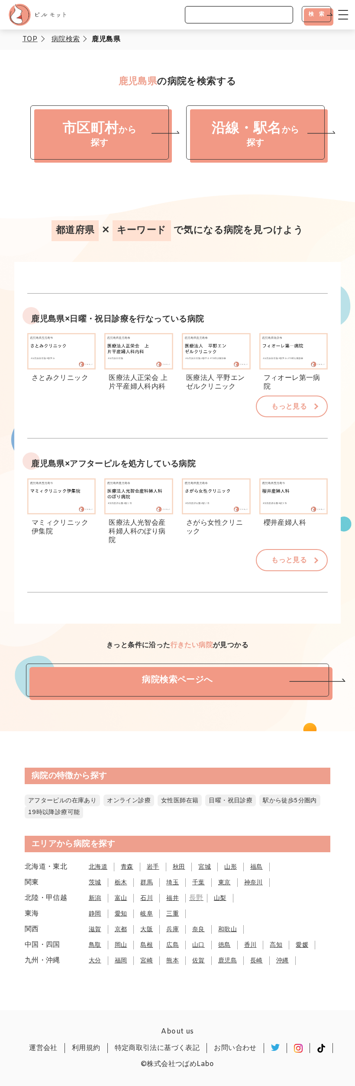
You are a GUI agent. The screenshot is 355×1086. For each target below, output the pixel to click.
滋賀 (95, 930)
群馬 (146, 883)
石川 (146, 898)
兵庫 (172, 930)
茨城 (95, 883)
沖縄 (282, 961)
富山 (121, 898)
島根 (146, 945)
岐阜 (146, 914)
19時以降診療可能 (54, 812)
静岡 (95, 914)
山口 (198, 945)
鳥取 (95, 945)
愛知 (121, 914)
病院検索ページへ (177, 680)
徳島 (224, 945)
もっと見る (289, 406)
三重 (172, 914)
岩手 (153, 867)
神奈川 (253, 883)
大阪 (146, 930)
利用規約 (86, 1048)
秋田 (179, 867)
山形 (230, 867)
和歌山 (227, 930)
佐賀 (198, 961)
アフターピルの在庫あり (62, 801)
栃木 (121, 883)
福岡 (121, 961)
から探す (99, 134)
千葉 (198, 883)
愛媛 (302, 945)
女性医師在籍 (179, 801)
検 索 (316, 14)
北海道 (98, 867)
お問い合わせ (235, 1048)
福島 (256, 867)
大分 (95, 961)
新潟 (95, 898)
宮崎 (146, 961)
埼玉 (172, 883)
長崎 (256, 961)
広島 (172, 945)
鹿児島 (227, 961)
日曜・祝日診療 (230, 801)
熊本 (172, 961)
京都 (121, 930)
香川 (250, 945)
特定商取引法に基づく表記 (157, 1048)
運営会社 (43, 1048)
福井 (172, 898)
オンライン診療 (129, 801)
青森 (127, 867)
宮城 (204, 867)
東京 (224, 883)
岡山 (121, 945)
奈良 (198, 930)
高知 (276, 945)
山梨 (220, 898)
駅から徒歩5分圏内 (290, 801)
